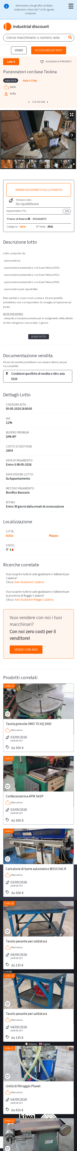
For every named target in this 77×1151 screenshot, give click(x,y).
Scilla (9, 535)
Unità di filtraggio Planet (23, 1086)
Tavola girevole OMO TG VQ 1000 (28, 724)
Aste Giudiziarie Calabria (29, 582)
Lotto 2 (8, 831)
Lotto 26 (9, 686)
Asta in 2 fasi (30, 80)
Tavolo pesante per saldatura (26, 941)
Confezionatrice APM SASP (24, 796)
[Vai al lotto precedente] (29, 102)
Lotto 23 (9, 903)
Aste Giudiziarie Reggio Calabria (34, 599)
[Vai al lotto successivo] (48, 102)
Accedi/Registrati (48, 50)
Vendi (19, 50)
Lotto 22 (9, 975)
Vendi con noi (26, 649)
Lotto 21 (9, 1048)
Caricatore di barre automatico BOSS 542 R (36, 869)
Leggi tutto (38, 336)
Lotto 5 (9, 758)
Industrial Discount (26, 26)
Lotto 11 (9, 1120)
